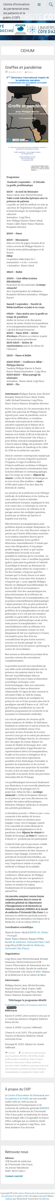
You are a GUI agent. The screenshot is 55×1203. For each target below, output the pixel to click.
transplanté (26, 1072)
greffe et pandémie (20, 1059)
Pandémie (25, 1065)
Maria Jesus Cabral (22, 1062)
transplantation (12, 1072)
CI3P (29, 1056)
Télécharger (11, 1007)
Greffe (41, 1056)
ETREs (35, 1056)
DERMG (44, 1108)
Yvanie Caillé (38, 1072)
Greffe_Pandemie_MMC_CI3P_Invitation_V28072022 (26, 1005)
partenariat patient (28, 1069)
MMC (35, 922)
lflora (29, 72)
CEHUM (23, 1056)
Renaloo (42, 1069)
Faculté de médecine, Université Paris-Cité (27, 942)
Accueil (11, 1053)
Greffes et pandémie (23, 67)
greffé (8, 1059)
